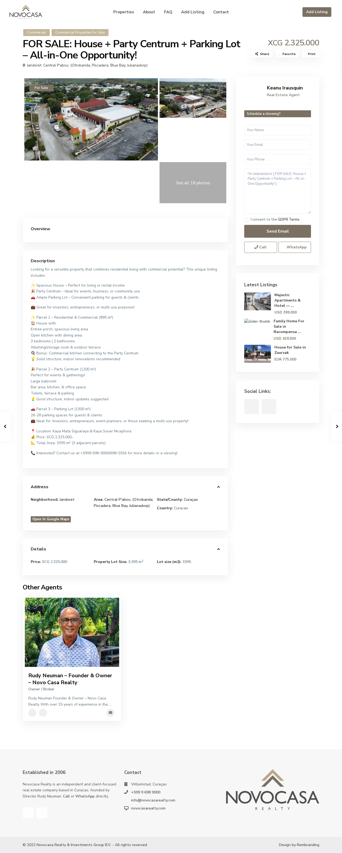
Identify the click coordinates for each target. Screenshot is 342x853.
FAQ (168, 12)
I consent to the (275, 220)
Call (262, 247)
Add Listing (317, 11)
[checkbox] (246, 220)
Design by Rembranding (299, 844)
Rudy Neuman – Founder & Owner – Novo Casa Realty (70, 679)
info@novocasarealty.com (153, 800)
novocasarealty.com (148, 808)
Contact (221, 12)
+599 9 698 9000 (145, 792)
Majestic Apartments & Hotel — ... (287, 300)
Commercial (36, 32)
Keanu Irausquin (285, 88)
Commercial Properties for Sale (80, 32)
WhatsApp (296, 247)
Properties (123, 12)
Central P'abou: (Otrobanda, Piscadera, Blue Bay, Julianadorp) (95, 65)
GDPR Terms (289, 219)
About (149, 12)
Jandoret (34, 65)
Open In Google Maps (50, 519)
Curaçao (191, 499)
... (110, 704)
